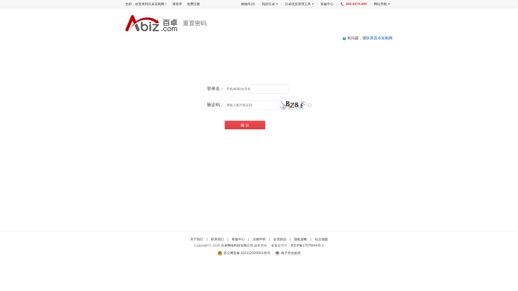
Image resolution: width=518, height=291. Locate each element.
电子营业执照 (290, 253)
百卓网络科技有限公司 (237, 245)
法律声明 (259, 239)
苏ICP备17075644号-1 (307, 245)
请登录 (177, 4)
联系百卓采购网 (379, 38)
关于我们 (196, 239)
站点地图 (321, 239)
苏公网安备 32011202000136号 (246, 253)
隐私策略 (300, 239)
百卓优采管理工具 (298, 4)
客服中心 (327, 4)
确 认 (245, 125)
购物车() (248, 4)
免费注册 (193, 4)
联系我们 (217, 239)
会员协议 (279, 239)
